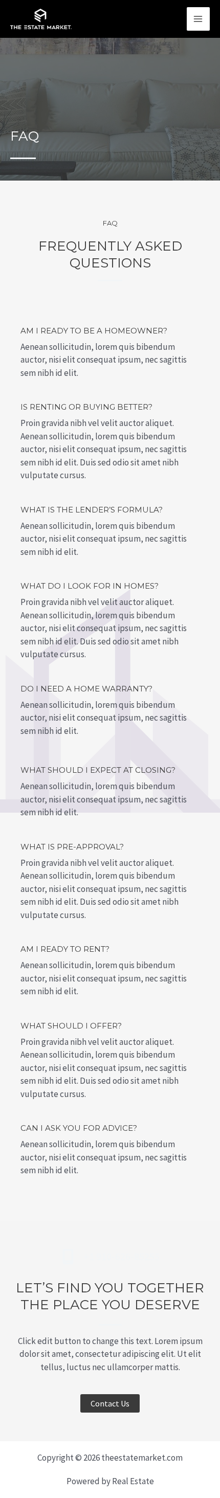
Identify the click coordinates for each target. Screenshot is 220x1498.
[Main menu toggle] (198, 19)
